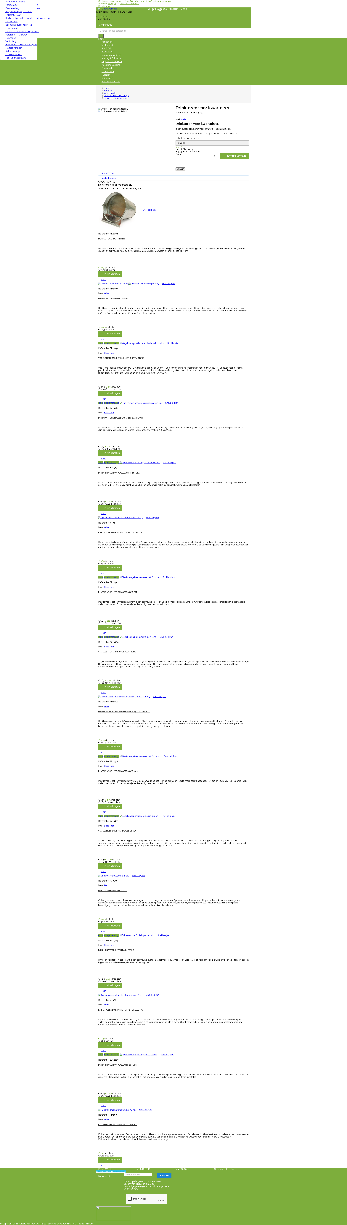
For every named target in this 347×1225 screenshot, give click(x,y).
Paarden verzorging (15, 1)
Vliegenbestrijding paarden (18, 11)
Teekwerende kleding (16, 58)
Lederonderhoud (13, 54)
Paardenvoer (11, 5)
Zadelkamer (11, 21)
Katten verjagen (13, 51)
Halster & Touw (13, 15)
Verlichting (10, 41)
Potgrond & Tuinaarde (16, 34)
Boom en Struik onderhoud (18, 25)
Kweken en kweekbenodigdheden (20, 31)
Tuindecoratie (12, 28)
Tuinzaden (10, 38)
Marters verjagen (13, 48)
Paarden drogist (13, 8)
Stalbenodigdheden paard (18, 18)
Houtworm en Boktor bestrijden (20, 44)
